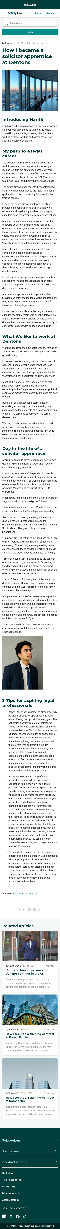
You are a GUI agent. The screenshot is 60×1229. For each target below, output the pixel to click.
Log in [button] (38, 13)
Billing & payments (11, 1193)
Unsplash (33, 893)
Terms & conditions (11, 1180)
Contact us (7, 1173)
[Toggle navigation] (4, 13)
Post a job (30, 4)
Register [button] (51, 13)
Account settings (10, 1200)
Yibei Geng (18, 893)
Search (30, 32)
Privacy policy (8, 1186)
